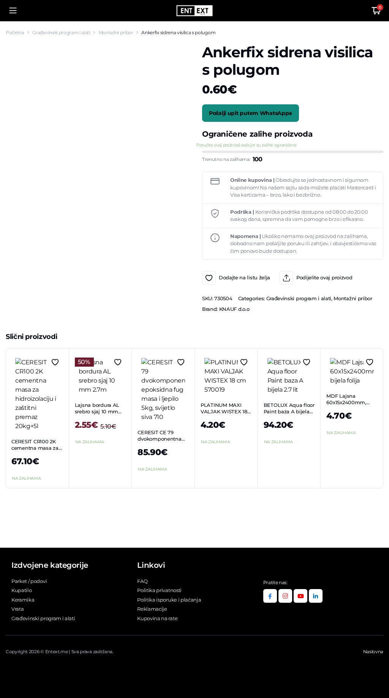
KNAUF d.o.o (234, 309)
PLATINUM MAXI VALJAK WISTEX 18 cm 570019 (224, 411)
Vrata (17, 609)
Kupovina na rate (157, 618)
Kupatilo (21, 590)
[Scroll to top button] (376, 663)
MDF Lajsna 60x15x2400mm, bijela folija (346, 402)
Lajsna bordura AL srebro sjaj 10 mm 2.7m (97, 411)
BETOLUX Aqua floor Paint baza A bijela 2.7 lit (289, 411)
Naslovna (373, 651)
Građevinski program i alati (61, 32)
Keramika (22, 600)
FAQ (142, 581)
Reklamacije (152, 609)
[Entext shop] (194, 10)
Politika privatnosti (159, 590)
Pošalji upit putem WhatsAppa (250, 113)
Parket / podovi (29, 581)
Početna (15, 32)
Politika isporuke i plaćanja (169, 600)
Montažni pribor (116, 32)
